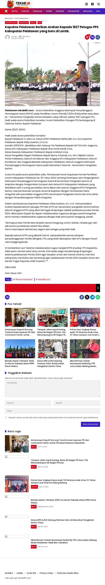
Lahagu (14, 36)
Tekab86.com (44, 279)
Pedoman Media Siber (68, 573)
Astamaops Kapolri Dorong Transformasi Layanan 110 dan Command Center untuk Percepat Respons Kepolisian (20, 332)
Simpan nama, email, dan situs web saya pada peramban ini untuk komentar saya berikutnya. (53, 417)
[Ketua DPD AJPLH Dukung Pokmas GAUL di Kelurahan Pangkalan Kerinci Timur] (52, 348)
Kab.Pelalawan (11, 22)
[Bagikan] (97, 37)
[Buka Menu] (92, 4)
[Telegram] (92, 297)
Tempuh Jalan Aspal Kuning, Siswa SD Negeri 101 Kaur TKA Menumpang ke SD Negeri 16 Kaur (51, 332)
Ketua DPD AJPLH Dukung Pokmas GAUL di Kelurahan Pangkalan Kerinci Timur (50, 364)
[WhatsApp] (97, 297)
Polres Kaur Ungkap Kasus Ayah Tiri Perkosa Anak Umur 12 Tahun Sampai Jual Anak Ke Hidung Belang (85, 332)
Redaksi (9, 573)
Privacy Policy (46, 573)
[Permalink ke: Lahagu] (8, 37)
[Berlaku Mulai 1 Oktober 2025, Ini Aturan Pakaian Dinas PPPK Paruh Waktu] (20, 348)
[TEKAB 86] (18, 4)
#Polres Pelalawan (23, 279)
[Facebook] (81, 297)
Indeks (20, 573)
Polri (39, 22)
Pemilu (33, 22)
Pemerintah (23, 22)
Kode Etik (31, 573)
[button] (86, 4)
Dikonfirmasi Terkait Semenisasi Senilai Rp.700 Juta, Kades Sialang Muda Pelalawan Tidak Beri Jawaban (83, 364)
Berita (9, 324)
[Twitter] (87, 297)
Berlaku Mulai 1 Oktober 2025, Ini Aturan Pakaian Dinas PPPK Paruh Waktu (19, 364)
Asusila (75, 324)
